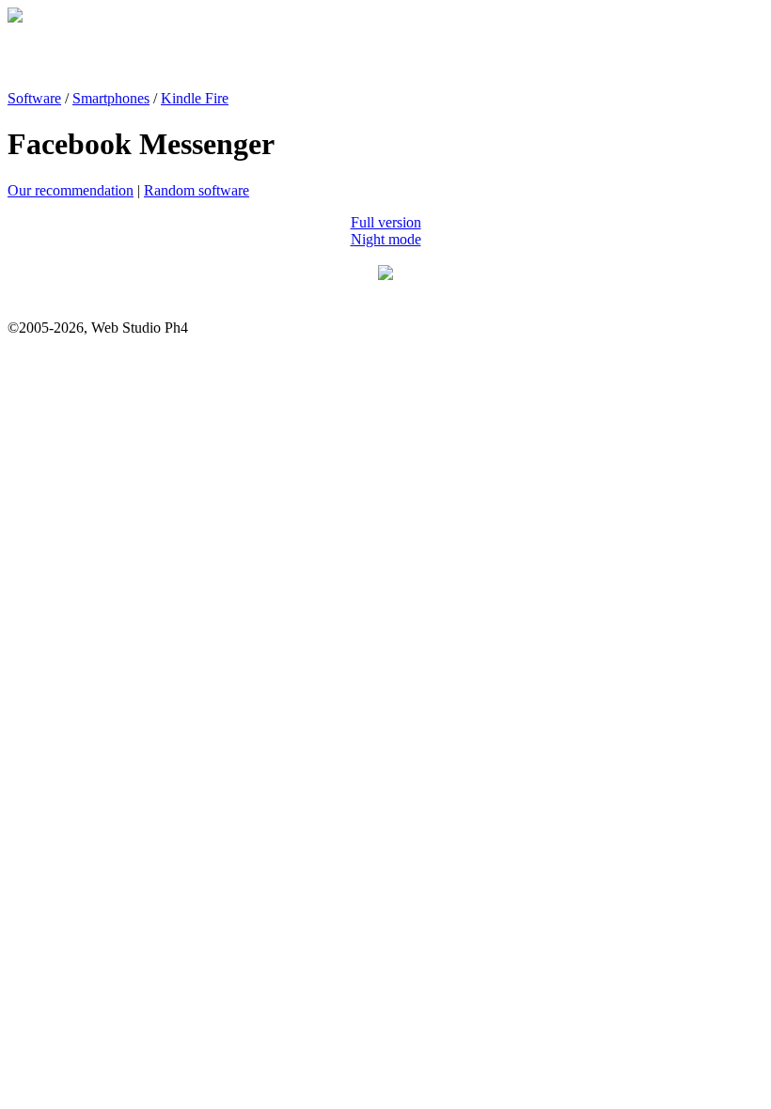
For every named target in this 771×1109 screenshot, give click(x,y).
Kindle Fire (194, 98)
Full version (386, 222)
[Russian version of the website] (15, 17)
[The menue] (385, 275)
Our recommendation (71, 190)
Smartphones (110, 98)
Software (34, 98)
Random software (196, 190)
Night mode (386, 239)
